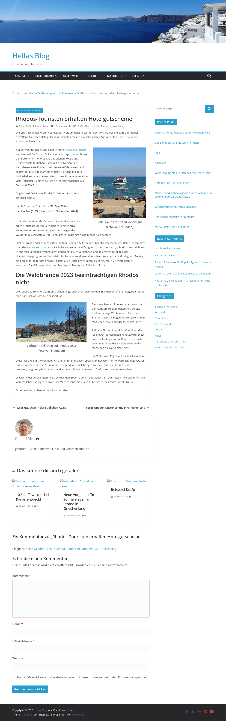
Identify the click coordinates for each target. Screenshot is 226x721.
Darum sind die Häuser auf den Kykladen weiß (182, 132)
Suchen (209, 109)
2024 (80, 126)
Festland (160, 312)
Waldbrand (118, 126)
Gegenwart (70, 76)
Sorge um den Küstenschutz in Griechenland (115, 408)
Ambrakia (160, 162)
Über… (136, 76)
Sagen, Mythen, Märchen (170, 347)
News (158, 335)
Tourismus (106, 126)
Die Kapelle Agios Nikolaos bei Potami (189, 273)
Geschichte (114, 76)
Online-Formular (37, 247)
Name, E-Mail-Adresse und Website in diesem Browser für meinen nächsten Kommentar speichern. (83, 677)
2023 (73, 126)
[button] (56, 75)
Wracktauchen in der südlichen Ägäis (41, 408)
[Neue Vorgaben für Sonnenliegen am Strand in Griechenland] (81, 481)
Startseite (22, 76)
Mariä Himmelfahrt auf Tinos (172, 227)
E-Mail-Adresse (23, 641)
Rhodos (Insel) (92, 126)
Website (17, 658)
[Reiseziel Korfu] (126, 481)
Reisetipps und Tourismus (29, 110)
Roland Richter (42, 126)
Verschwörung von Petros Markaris (175, 206)
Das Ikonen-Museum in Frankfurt (174, 216)
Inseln (158, 330)
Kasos (177, 248)
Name (17, 624)
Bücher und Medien (167, 306)
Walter (159, 273)
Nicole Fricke (162, 248)
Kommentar (21, 576)
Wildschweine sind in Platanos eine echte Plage (183, 173)
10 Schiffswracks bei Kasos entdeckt (32, 497)
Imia (157, 152)
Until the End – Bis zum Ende (172, 183)
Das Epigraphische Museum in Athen (177, 142)
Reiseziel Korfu (123, 489)
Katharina (160, 255)
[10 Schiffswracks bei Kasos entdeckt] (33, 481)
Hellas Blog (30, 55)
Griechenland (44, 76)
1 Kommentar (60, 126)
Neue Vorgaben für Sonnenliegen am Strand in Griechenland (78, 501)
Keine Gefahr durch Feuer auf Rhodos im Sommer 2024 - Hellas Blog (71, 549)
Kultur (92, 76)
